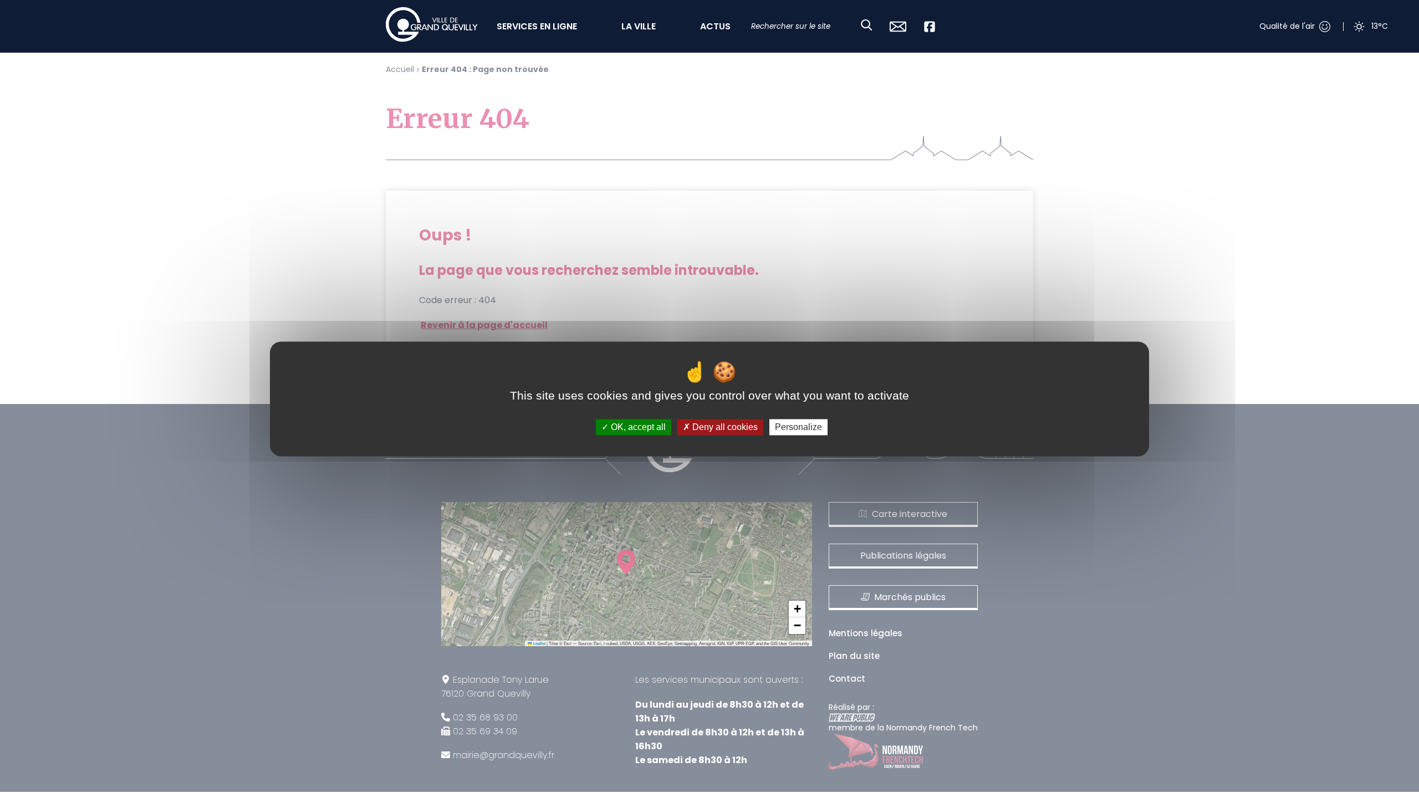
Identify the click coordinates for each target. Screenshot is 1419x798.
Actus (715, 26)
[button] (797, 609)
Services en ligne (537, 26)
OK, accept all (637, 427)
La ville (638, 26)
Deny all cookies (724, 427)
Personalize (798, 427)
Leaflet (538, 643)
